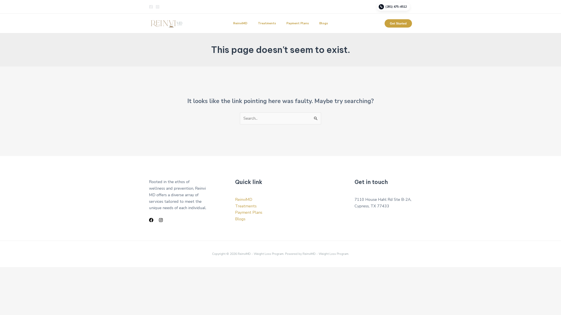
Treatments (267, 23)
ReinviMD (240, 23)
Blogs (323, 23)
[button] (398, 23)
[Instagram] (158, 7)
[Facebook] (151, 7)
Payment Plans (297, 23)
